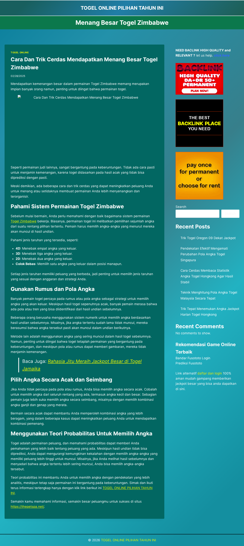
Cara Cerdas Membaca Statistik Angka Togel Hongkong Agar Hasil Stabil (207, 276)
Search (181, 207)
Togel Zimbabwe (23, 221)
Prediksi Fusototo (189, 363)
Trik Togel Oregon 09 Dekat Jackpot (208, 238)
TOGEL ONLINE (20, 52)
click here (222, 55)
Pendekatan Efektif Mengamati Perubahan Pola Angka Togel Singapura (204, 254)
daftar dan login (209, 373)
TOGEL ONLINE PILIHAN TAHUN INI (128, 540)
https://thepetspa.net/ (27, 506)
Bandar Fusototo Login (193, 358)
